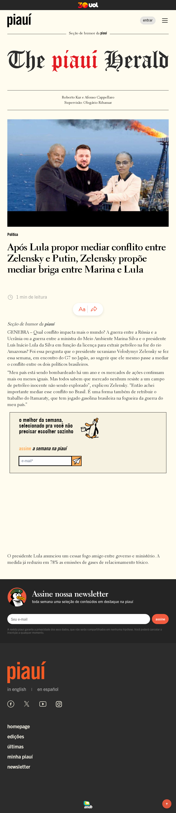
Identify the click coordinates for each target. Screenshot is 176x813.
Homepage (18, 726)
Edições (15, 736)
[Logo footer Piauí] (88, 672)
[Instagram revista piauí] (58, 704)
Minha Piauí (20, 756)
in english (16, 689)
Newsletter (18, 766)
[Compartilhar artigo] (93, 309)
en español (47, 689)
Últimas (15, 746)
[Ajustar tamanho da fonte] (82, 309)
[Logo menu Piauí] (19, 20)
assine (160, 619)
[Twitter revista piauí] (26, 704)
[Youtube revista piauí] (42, 704)
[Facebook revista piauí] (10, 704)
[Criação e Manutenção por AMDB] (88, 804)
